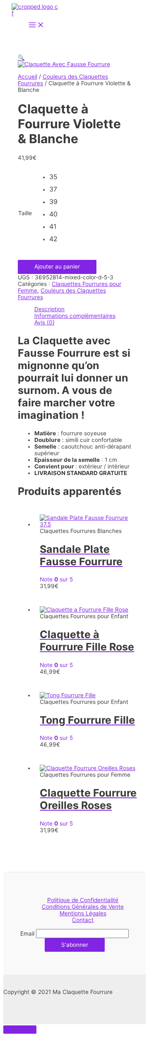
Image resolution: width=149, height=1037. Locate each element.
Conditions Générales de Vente (83, 906)
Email (27, 933)
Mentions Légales (83, 913)
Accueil (27, 76)
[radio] (55, 179)
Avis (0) (44, 322)
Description (49, 309)
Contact (83, 920)
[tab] (83, 309)
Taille (25, 213)
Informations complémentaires (74, 315)
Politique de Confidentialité (82, 900)
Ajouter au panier (57, 266)
